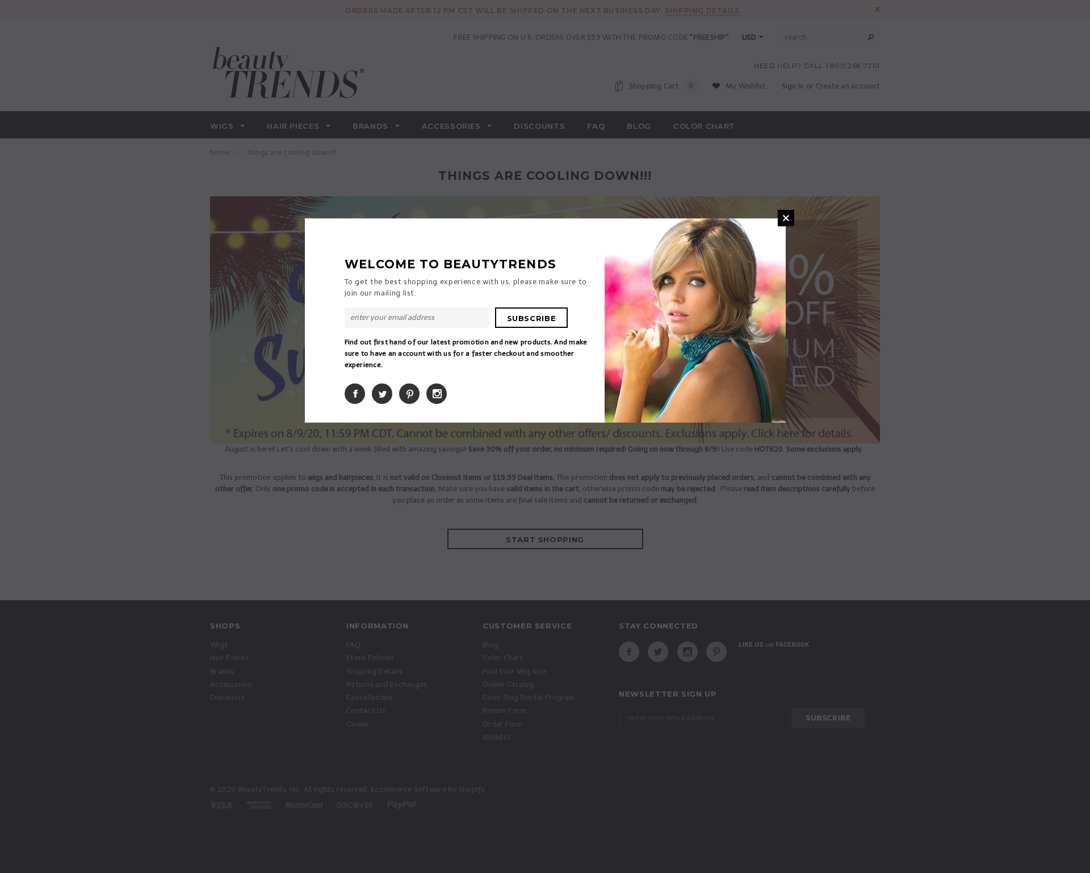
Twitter (382, 393)
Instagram (436, 393)
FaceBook (355, 393)
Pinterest (409, 393)
